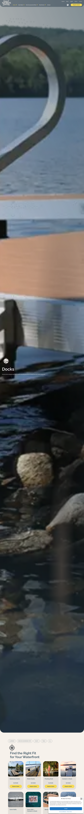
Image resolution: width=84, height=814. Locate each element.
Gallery (76, 1)
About (67, 1)
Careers (80, 1)
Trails (43, 741)
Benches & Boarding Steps (24, 741)
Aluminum (11, 741)
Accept (65, 808)
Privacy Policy (69, 811)
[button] (81, 798)
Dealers (63, 1)
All (50, 741)
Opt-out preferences (62, 811)
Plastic (36, 741)
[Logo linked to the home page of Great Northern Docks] (6, 3)
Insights (71, 1)
